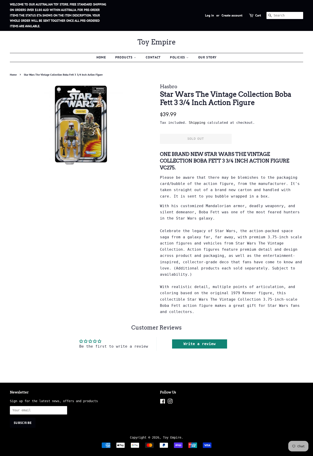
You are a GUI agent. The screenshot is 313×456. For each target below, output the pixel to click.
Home (101, 57)
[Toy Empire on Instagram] (170, 402)
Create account (232, 15)
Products (124, 57)
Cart (258, 15)
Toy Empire (156, 42)
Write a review (200, 344)
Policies (178, 57)
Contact (153, 57)
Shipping (197, 123)
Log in (209, 15)
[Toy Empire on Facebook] (162, 402)
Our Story (207, 57)
